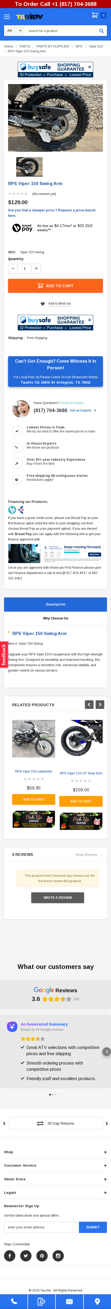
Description (55, 604)
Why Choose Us (55, 618)
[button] (55, 69)
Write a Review (58, 898)
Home (8, 46)
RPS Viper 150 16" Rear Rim (81, 773)
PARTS (25, 46)
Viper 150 (96, 46)
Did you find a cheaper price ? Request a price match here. (51, 213)
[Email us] (69, 1301)
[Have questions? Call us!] (13, 1301)
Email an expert (71, 403)
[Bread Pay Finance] (12, 509)
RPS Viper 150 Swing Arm (27, 51)
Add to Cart (60, 286)
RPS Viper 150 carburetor (33, 771)
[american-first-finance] (21, 509)
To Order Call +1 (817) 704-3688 (55, 4)
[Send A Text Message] (42, 1301)
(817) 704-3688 (50, 410)
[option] (55, 118)
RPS (79, 46)
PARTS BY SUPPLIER (53, 46)
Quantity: (16, 259)
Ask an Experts (81, 410)
